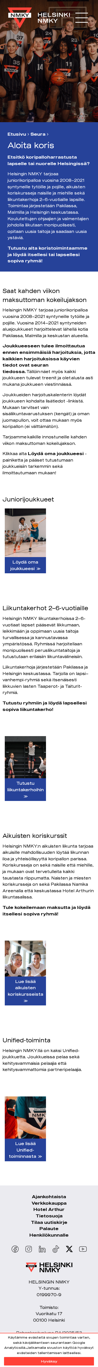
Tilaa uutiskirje (49, 1222)
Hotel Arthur (49, 1209)
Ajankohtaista (49, 1196)
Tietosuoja (49, 1215)
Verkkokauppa (49, 1203)
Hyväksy (49, 1361)
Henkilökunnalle (49, 1235)
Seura (37, 134)
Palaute (49, 1228)
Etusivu (17, 134)
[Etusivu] (39, 15)
